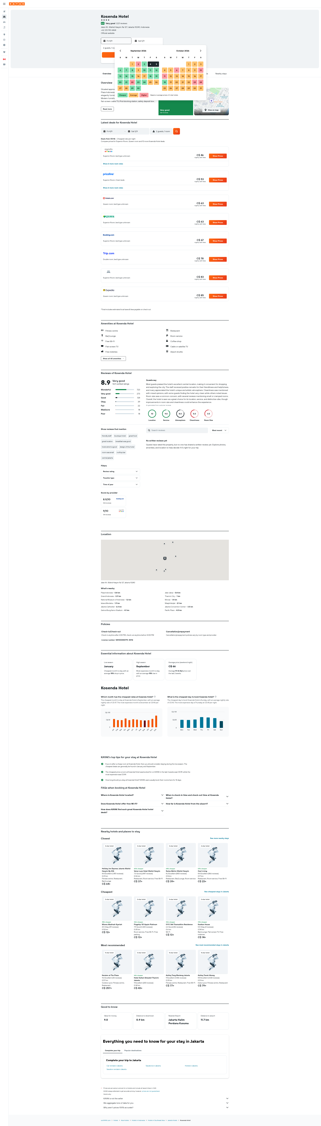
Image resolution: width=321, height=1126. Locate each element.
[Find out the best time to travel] (4, 44)
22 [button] (132, 82)
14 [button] (126, 76)
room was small (108, 452)
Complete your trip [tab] (112, 1050)
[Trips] (4, 52)
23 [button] (138, 82)
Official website (107, 33)
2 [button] (138, 64)
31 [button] (201, 88)
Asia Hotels (125, 1120)
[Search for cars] (4, 22)
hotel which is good (109, 447)
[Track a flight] (4, 39)
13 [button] (120, 76)
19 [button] (156, 76)
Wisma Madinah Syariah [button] (112, 924)
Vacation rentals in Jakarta (116, 1069)
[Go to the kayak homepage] (17, 3)
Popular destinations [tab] (132, 1050)
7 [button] (126, 70)
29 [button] (132, 88)
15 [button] (132, 76)
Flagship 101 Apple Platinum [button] (145, 924)
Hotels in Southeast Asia (156, 1120)
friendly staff (106, 436)
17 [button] (144, 76)
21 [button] (126, 82)
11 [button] (150, 70)
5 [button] (156, 64)
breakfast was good (123, 441)
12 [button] (156, 70)
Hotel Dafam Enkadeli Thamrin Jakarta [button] (146, 979)
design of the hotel (127, 447)
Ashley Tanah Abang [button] (206, 975)
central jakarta (107, 458)
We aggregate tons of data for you (118, 1103)
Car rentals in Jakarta (115, 1066)
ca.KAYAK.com (105, 1120)
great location (107, 441)
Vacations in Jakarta (153, 1066)
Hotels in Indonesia (138, 1120)
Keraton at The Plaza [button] (110, 975)
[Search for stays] (4, 16)
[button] (4, 4)
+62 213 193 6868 (108, 30)
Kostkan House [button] (204, 924)
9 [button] (138, 70)
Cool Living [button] (202, 871)
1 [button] (132, 64)
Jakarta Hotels (172, 1120)
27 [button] (120, 88)
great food (133, 436)
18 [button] (150, 76)
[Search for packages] (4, 27)
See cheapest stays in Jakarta (216, 891)
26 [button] (156, 82)
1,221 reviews (121, 23)
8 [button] (132, 70)
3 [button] (144, 64)
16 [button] (138, 76)
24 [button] (144, 82)
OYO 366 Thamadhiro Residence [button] (179, 924)
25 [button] (150, 82)
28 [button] (126, 88)
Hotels (115, 1120)
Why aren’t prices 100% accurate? (118, 1107)
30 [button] (138, 88)
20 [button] (120, 82)
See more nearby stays (219, 838)
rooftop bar (121, 452)
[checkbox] (113, 501)
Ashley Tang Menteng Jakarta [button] (178, 975)
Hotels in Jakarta (191, 1066)
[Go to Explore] (4, 34)
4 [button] (150, 64)
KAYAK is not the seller (113, 1098)
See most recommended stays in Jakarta (212, 945)
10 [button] (144, 70)
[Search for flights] (4, 11)
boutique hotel (120, 436)
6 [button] (120, 70)
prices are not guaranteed (150, 1091)
